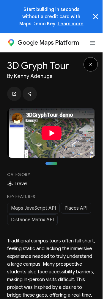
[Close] (95, 16)
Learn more (71, 24)
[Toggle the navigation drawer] (92, 43)
